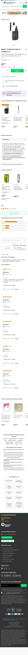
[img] (14, 60)
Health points (6, 557)
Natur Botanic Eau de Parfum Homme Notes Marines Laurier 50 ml (13, 465)
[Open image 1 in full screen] (14, 31)
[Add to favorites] (26, 70)
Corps (5, 440)
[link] (8, 209)
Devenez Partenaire (7, 555)
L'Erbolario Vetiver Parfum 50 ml (13, 457)
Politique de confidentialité (14, 622)
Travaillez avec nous (8, 552)
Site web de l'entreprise (8, 559)
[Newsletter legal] (2, 593)
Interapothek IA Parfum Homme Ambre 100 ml (13, 455)
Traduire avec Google (9, 285)
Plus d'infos (9, 95)
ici (10, 603)
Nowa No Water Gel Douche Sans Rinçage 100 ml (14, 450)
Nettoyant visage (10, 443)
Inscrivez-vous (23, 585)
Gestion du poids (12, 440)
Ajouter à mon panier (17, 70)
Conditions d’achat (14, 624)
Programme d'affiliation (9, 553)
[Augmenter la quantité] (7, 70)
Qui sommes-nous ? (8, 548)
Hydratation (20, 440)
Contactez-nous (6, 537)
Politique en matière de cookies (14, 625)
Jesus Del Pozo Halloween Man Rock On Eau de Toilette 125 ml (14, 460)
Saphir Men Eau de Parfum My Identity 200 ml (13, 467)
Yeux (21, 443)
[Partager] (26, 49)
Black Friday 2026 (7, 561)
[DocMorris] (9, 3)
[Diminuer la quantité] (2, 70)
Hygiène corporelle (9, 442)
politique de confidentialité (13, 592)
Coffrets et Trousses (12, 438)
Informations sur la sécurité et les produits (11, 164)
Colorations (21, 438)
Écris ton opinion (14, 213)
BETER (2, 58)
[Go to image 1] (13, 45)
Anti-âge (5, 438)
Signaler (16, 289)
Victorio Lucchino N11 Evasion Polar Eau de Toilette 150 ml (13, 463)
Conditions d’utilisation (14, 623)
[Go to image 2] (14, 45)
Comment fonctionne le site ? (10, 550)
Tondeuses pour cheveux (6, 9)
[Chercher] (25, 6)
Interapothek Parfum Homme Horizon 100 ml (13, 454)
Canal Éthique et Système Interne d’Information (14, 627)
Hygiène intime (18, 442)
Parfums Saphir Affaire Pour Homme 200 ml (13, 452)
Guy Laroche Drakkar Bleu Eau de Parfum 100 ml (14, 469)
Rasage (17, 443)
